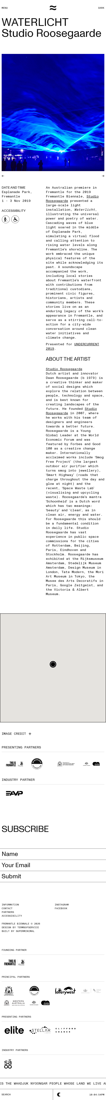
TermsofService (28, 927)
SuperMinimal (25, 931)
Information (10, 904)
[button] (53, 664)
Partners (8, 912)
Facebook (61, 908)
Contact (7, 908)
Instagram (62, 904)
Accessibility (12, 916)
